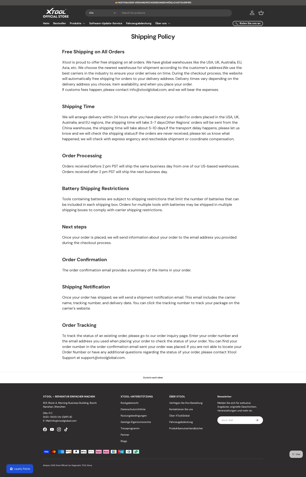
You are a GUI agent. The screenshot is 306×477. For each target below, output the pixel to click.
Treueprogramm (130, 428)
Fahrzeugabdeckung (139, 23)
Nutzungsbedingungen (134, 415)
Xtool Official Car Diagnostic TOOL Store (74, 465)
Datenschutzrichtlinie (133, 409)
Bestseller (59, 23)
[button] (261, 12)
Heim (46, 23)
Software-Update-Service (105, 23)
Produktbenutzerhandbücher (186, 428)
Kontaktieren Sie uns (181, 409)
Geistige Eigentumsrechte (136, 422)
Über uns (161, 23)
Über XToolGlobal (179, 415)
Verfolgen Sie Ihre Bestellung (186, 403)
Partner (125, 434)
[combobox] (158, 12)
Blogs (124, 441)
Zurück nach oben (153, 377)
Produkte (75, 23)
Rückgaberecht (129, 403)
